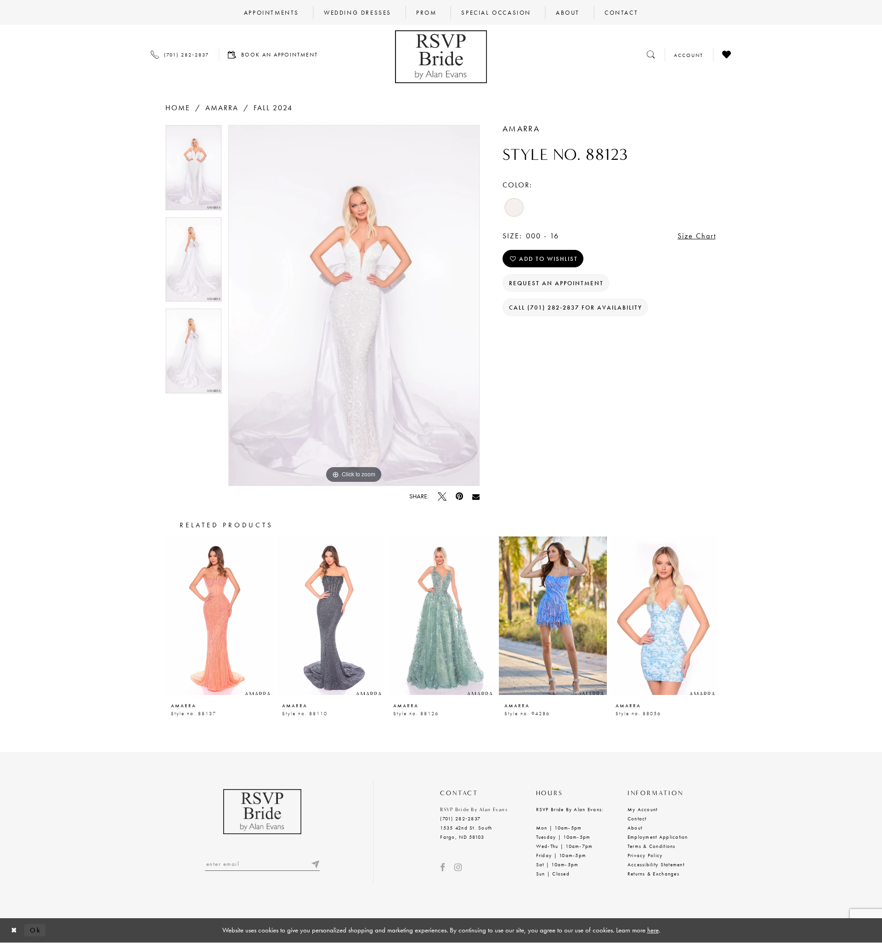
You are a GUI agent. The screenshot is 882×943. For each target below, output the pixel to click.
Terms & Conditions (652, 846)
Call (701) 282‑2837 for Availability (575, 307)
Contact (637, 818)
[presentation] (219, 615)
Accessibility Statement (656, 864)
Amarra (221, 108)
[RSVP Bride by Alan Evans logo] (441, 56)
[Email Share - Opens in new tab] (476, 496)
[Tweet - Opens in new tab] (442, 496)
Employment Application (658, 837)
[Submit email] (315, 863)
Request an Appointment (556, 283)
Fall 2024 (273, 108)
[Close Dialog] (14, 930)
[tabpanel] (193, 171)
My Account (643, 809)
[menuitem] (271, 12)
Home (177, 108)
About (635, 827)
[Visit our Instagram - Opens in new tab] (458, 867)
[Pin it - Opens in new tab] (459, 496)
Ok (35, 930)
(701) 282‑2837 (460, 818)
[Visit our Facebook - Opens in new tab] (442, 867)
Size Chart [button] (697, 236)
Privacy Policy (645, 855)
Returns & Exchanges (653, 873)
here (653, 930)
